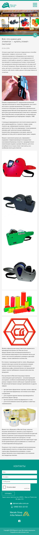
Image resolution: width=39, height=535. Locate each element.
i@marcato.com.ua (20, 503)
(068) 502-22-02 (21, 506)
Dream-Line (25, 532)
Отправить (8, 493)
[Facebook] (19, 520)
